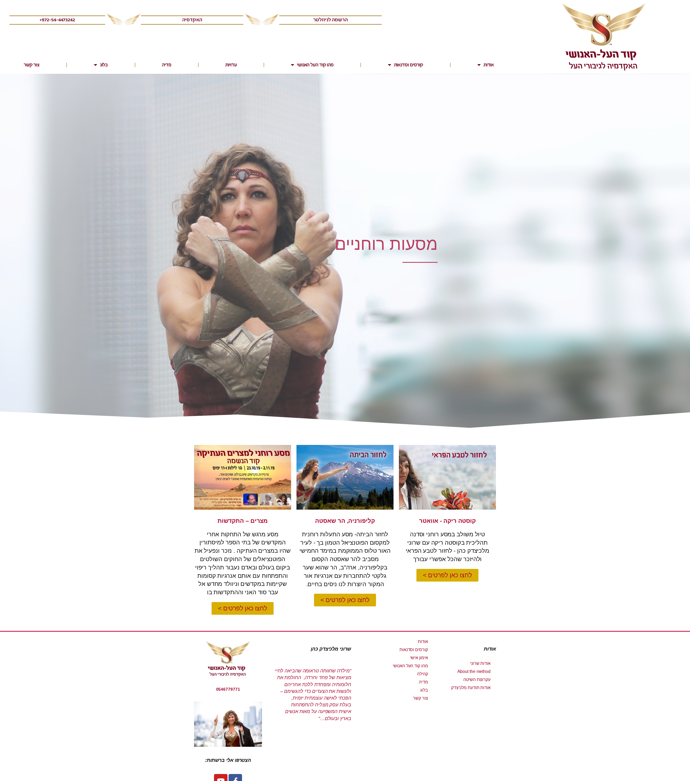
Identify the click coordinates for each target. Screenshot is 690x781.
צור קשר (32, 65)
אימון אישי (419, 657)
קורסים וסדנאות (408, 65)
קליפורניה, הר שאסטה (345, 520)
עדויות (231, 65)
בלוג (104, 65)
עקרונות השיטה (477, 679)
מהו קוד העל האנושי (315, 65)
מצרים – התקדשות (243, 520)
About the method (474, 671)
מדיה (166, 65)
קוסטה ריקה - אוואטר (447, 520)
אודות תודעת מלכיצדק (471, 687)
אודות (489, 65)
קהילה (422, 674)
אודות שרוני (480, 663)
